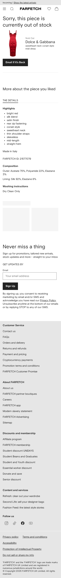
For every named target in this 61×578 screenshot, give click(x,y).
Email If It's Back (15, 62)
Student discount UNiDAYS (18, 450)
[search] (12, 9)
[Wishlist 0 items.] (49, 9)
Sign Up (10, 286)
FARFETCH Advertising (16, 417)
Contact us (9, 331)
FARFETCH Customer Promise (20, 371)
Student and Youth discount (19, 462)
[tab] (11, 99)
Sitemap (7, 422)
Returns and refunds (14, 348)
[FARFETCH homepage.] (30, 8)
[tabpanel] (30, 150)
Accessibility (10, 543)
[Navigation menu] (4, 9)
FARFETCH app (12, 405)
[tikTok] (14, 523)
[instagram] (6, 523)
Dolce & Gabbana (40, 42)
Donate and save (12, 473)
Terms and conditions (35, 537)
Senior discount (12, 479)
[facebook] (22, 523)
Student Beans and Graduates (20, 456)
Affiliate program (12, 439)
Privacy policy (10, 537)
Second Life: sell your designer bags (23, 501)
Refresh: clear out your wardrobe (21, 496)
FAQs (6, 337)
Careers (7, 399)
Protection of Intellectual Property (22, 549)
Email (5, 270)
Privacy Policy (48, 300)
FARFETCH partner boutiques (20, 393)
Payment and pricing (14, 354)
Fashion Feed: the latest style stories (23, 507)
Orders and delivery (14, 342)
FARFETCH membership (16, 445)
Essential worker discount (17, 468)
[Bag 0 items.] (56, 9)
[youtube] (31, 523)
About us (8, 388)
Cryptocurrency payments (18, 360)
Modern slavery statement (17, 411)
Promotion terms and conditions (21, 365)
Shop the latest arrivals (25, 3)
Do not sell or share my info (18, 555)
